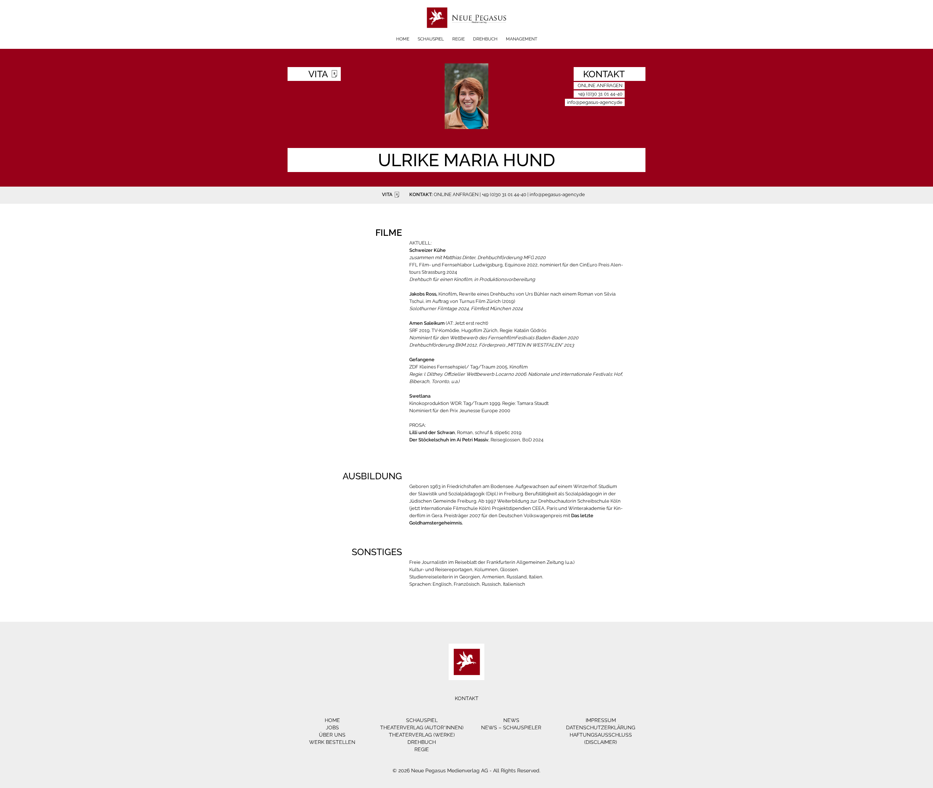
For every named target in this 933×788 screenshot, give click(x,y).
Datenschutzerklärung (600, 727)
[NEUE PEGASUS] (467, 33)
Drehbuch (485, 39)
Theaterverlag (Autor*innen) (422, 727)
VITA (387, 194)
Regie (458, 39)
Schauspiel (431, 39)
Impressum (601, 720)
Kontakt (467, 698)
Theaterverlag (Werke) (422, 735)
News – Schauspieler (511, 727)
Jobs (332, 727)
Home (402, 39)
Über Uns (332, 735)
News (511, 720)
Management (521, 39)
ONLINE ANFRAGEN (456, 194)
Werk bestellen (332, 742)
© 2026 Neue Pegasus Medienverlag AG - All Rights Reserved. (466, 770)
